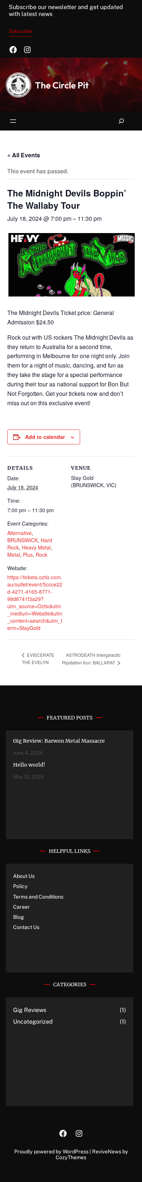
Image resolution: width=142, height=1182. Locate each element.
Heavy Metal (36, 547)
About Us (24, 876)
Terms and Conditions (38, 897)
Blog (18, 917)
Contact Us (26, 927)
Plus (28, 554)
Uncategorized (33, 1021)
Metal (13, 554)
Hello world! (29, 765)
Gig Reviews (29, 1010)
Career (21, 907)
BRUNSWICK (22, 540)
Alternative (19, 532)
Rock (41, 554)
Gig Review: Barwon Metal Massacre (59, 741)
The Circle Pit (62, 85)
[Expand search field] (121, 121)
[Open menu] (13, 121)
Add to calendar (45, 436)
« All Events (23, 155)
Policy (20, 886)
